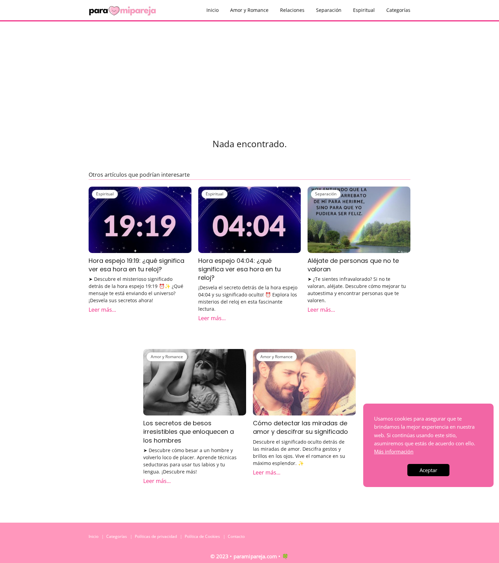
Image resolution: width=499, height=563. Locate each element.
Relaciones (292, 10)
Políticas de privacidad (156, 536)
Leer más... (102, 309)
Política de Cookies (202, 536)
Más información (393, 451)
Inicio (212, 10)
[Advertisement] (249, 72)
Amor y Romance (249, 10)
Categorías (398, 10)
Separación (328, 10)
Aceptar (428, 470)
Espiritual (364, 10)
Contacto (236, 536)
